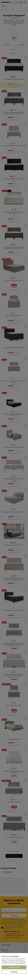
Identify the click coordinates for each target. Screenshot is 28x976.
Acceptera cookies (14, 967)
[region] (14, 964)
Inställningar (14, 972)
